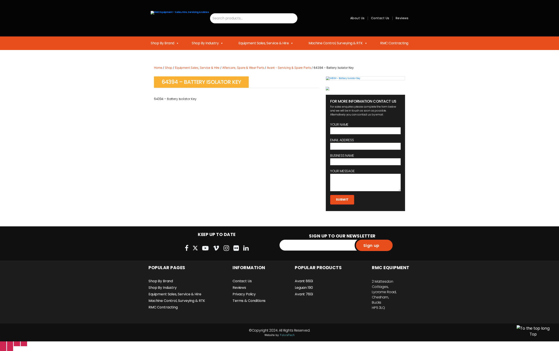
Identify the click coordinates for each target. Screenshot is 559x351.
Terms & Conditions (249, 300)
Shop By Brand (162, 43)
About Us (357, 18)
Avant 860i (304, 281)
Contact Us (380, 18)
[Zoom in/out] (24, 343)
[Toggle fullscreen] (17, 343)
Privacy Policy (244, 294)
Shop (168, 67)
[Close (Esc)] (3, 343)
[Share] (10, 343)
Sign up (371, 245)
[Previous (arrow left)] (3, 348)
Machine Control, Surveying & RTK (336, 43)
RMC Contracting (394, 43)
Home (158, 67)
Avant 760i (304, 294)
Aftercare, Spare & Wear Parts (243, 67)
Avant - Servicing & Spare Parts (289, 67)
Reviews (402, 18)
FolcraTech (287, 335)
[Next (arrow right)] (10, 348)
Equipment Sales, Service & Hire (263, 43)
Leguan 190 (304, 287)
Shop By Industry (205, 43)
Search (292, 18)
